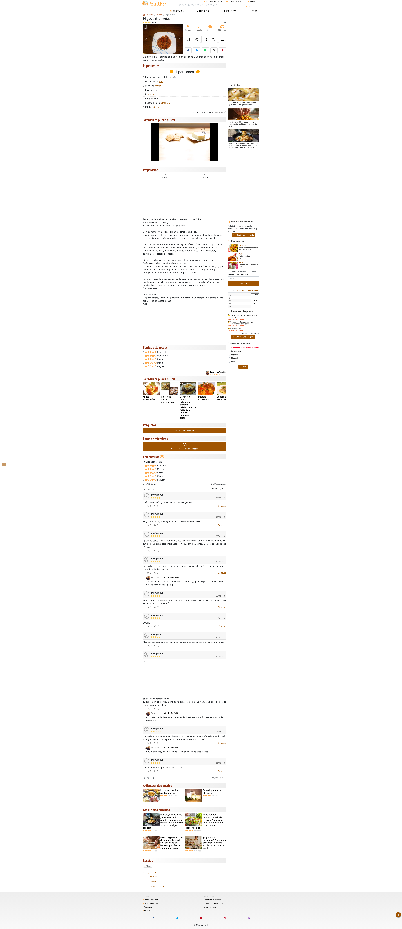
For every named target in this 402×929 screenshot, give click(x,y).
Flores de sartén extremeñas (167, 399)
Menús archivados (239, 271)
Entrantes (153, 881)
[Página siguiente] (225, 488)
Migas (148, 866)
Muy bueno (162, 355)
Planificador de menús (242, 235)
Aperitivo (153, 876)
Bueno (160, 359)
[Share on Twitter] (214, 50)
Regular (161, 366)
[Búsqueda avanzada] (249, 6)
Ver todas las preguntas (250, 333)
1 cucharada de (157, 103)
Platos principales (157, 886)
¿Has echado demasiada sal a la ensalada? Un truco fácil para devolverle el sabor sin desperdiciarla (204, 821)
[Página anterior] (209, 488)
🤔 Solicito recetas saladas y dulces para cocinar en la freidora (242, 323)
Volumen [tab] (240, 290)
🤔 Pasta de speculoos (237, 329)
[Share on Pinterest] (222, 50)
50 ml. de (153, 86)
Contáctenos (209, 896)
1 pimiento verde (153, 90)
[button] (146, 39)
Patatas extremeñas (204, 398)
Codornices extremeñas (223, 398)
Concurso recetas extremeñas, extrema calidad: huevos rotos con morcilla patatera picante (188, 407)
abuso (223, 506)
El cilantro (235, 361)
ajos (161, 81)
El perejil (234, 354)
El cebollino (235, 358)
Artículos (203, 11)
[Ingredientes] (4, 464)
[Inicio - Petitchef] (144, 15)
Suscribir (243, 283)
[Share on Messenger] (196, 50)
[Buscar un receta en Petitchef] (245, 5)
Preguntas (230, 11)
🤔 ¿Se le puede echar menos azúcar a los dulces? (243, 316)
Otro (254, 11)
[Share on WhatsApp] (205, 50)
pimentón (165, 103)
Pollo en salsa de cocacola (245, 257)
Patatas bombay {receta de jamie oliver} (248, 249)
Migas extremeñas (149, 398)
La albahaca (236, 351)
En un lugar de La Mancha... (212, 791)
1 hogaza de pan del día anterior (161, 77)
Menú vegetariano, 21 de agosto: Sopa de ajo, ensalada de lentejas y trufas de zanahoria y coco (171, 842)
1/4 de (152, 107)
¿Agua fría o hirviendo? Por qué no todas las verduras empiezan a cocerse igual (214, 842)
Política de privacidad (212, 900)
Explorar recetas (151, 873)
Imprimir (253, 271)
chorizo (150, 94)
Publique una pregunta (244, 337)
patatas (155, 107)
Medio (160, 363)
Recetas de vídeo (151, 900)
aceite (158, 86)
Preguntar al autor (185, 431)
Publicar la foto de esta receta (184, 449)
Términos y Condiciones (213, 903)
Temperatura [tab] (252, 290)
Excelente (162, 352)
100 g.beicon (151, 98)
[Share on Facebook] (188, 50)
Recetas (177, 11)
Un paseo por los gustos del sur (169, 791)
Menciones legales (211, 907)
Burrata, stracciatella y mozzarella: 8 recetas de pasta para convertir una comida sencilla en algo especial (163, 821)
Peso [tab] (231, 290)
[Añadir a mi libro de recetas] (188, 39)
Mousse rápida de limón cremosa (248, 266)
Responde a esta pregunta (236, 319)
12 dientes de (154, 81)
